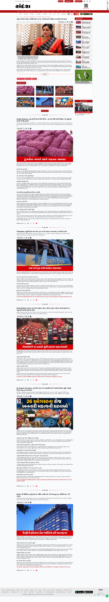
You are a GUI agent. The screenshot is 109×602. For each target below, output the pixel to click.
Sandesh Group (39, 592)
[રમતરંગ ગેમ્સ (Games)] (68, 14)
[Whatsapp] (107, 1)
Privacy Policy (31, 592)
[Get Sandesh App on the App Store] (88, 592)
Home (18, 11)
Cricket (62, 11)
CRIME (70, 11)
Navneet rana (28, 78)
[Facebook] (107, 3)
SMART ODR (69, 592)
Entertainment (81, 11)
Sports (66, 11)
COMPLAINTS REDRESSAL (60, 592)
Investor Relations (5, 592)
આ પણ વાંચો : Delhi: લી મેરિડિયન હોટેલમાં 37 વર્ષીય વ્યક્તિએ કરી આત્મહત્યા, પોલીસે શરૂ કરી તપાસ (39, 376)
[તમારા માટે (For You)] (72, 14)
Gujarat (22, 11)
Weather (38, 11)
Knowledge (38, 14)
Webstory (47, 11)
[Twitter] (107, 5)
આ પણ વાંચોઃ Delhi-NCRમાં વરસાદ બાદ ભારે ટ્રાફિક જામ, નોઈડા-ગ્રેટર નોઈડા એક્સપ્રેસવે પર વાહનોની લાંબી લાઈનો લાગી (44, 296)
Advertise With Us (14, 592)
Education (32, 14)
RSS (20, 592)
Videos (20, 14)
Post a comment (45, 110)
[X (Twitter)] (69, 22)
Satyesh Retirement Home (49, 592)
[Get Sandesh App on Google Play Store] (79, 592)
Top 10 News (79, 18)
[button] (39, 11)
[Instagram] (107, 7)
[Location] (87, 1)
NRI (58, 14)
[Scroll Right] (66, 14)
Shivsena (34, 78)
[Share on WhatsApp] (107, 595)
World (58, 11)
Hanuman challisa (20, 78)
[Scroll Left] (17, 14)
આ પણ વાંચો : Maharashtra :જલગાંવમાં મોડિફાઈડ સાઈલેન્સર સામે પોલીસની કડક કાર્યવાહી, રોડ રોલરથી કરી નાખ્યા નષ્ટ (43, 567)
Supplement (68, 1)
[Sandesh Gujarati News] (24, 6)
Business (53, 11)
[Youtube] (107, 9)
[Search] (90, 1)
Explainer (26, 14)
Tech (50, 14)
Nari (54, 14)
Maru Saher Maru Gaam (30, 11)
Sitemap (25, 592)
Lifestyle (74, 11)
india (21, 16)
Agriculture (45, 14)
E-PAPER (61, 1)
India (43, 11)
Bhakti (87, 11)
